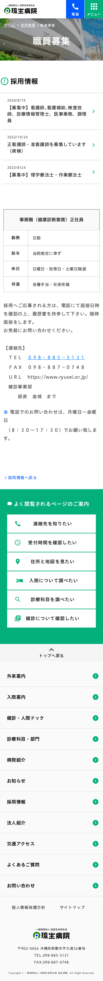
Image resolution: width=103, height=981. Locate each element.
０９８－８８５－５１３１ (56, 357)
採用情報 (28, 25)
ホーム (9, 25)
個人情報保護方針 (28, 907)
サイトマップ (72, 907)
